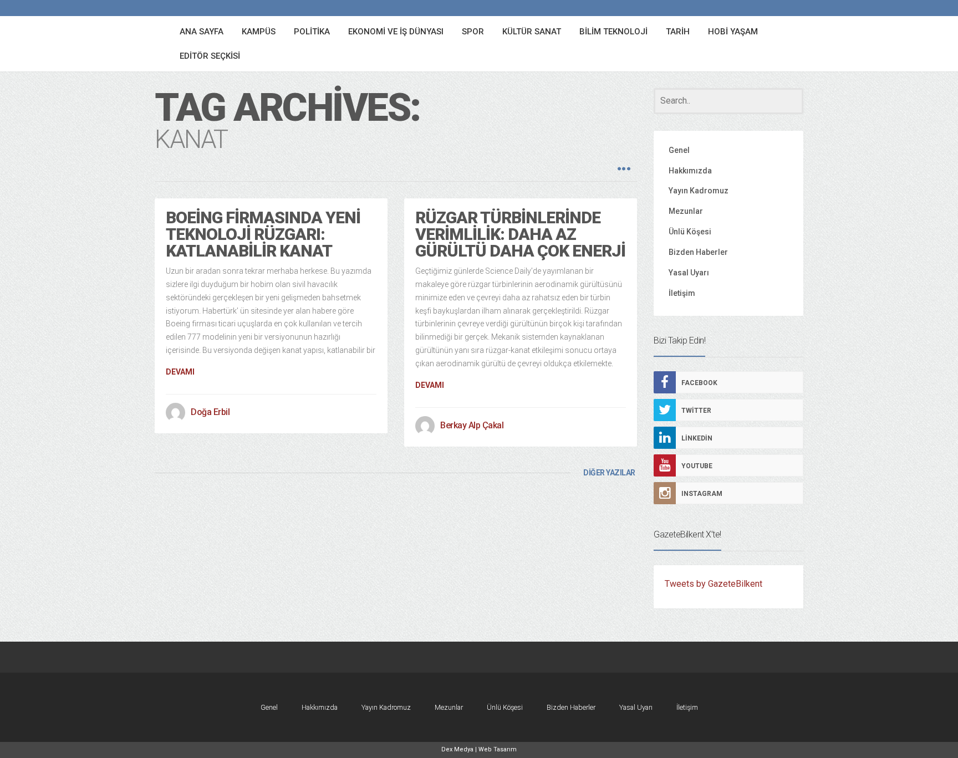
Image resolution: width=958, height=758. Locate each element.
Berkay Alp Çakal (471, 425)
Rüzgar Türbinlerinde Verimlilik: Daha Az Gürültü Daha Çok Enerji (520, 234)
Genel (679, 150)
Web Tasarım (497, 749)
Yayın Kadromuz (698, 190)
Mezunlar (686, 211)
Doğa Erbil (210, 412)
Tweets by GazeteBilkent (713, 583)
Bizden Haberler (698, 252)
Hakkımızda (690, 170)
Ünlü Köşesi (690, 231)
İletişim (682, 293)
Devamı (180, 371)
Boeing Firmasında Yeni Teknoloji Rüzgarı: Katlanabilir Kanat (263, 234)
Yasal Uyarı (689, 272)
